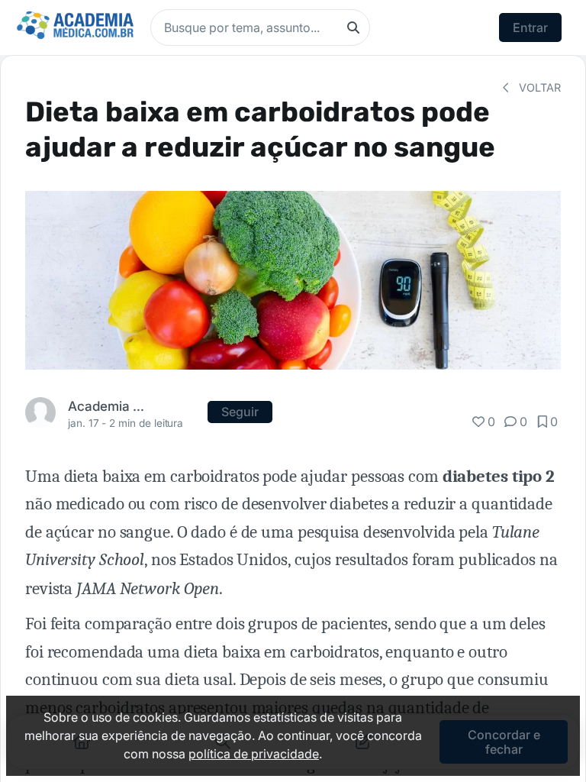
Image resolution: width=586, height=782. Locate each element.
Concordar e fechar (504, 741)
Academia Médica (108, 406)
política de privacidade (253, 753)
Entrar (530, 27)
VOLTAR (538, 87)
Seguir (240, 411)
